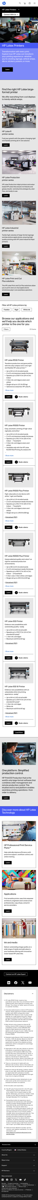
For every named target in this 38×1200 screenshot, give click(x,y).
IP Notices (28, 1190)
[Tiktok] (25, 1180)
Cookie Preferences (28, 1185)
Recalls (4, 1183)
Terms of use (22, 1186)
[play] (19, 30)
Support (4, 1165)
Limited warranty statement (9, 1188)
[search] (20, 3)
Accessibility (24, 1183)
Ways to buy (5, 1160)
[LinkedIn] (3, 1180)
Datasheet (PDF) (11, 517)
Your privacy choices (10, 1186)
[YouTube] (20, 1180)
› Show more (9, 390)
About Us (4, 1155)
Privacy (18, 1185)
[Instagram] (12, 1180)
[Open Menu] (34, 3)
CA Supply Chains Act (8, 1185)
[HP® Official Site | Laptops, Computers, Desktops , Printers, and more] (4, 3)
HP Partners (6, 1171)
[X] (16, 1180)
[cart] (24, 3)
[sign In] (29, 3)
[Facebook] (7, 1180)
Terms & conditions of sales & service (12, 1190)
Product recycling (13, 1183)
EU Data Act (5, 1191)
